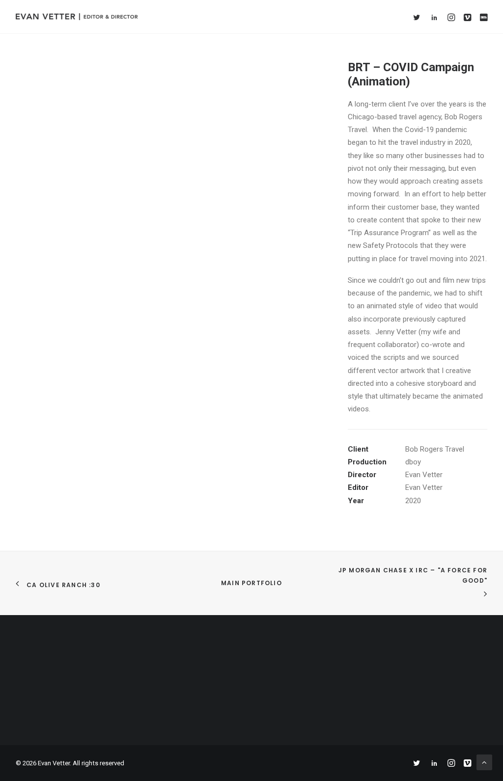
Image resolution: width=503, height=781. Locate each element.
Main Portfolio (251, 583)
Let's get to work (252, 697)
